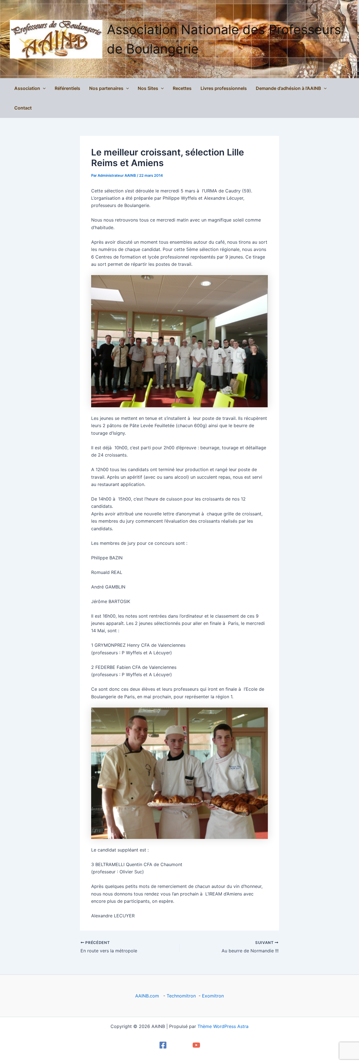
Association (27, 88)
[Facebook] (163, 1045)
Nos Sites (148, 88)
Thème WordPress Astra (222, 1026)
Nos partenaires (106, 88)
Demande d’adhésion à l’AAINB (288, 88)
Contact (23, 108)
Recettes (182, 88)
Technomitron (181, 996)
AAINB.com (148, 996)
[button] (43, 88)
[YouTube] (196, 1045)
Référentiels (67, 88)
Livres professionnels (224, 88)
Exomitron (213, 996)
